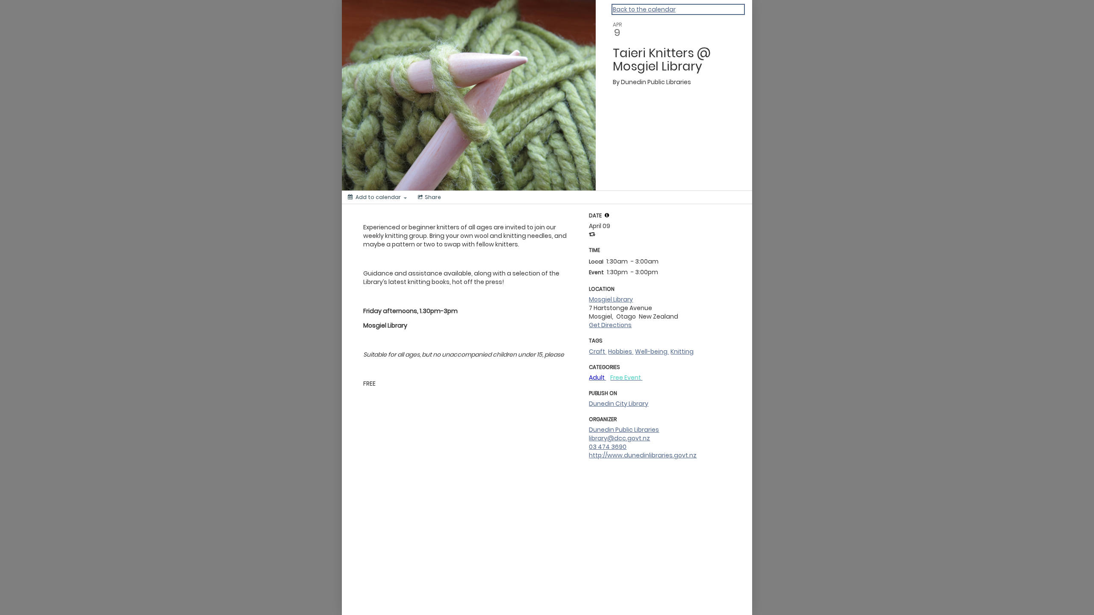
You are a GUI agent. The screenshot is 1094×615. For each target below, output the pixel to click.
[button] (607, 215)
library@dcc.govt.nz (619, 438)
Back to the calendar (644, 9)
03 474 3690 (607, 446)
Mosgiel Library (611, 299)
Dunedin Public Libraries (624, 429)
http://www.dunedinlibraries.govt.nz (643, 455)
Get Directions (610, 325)
